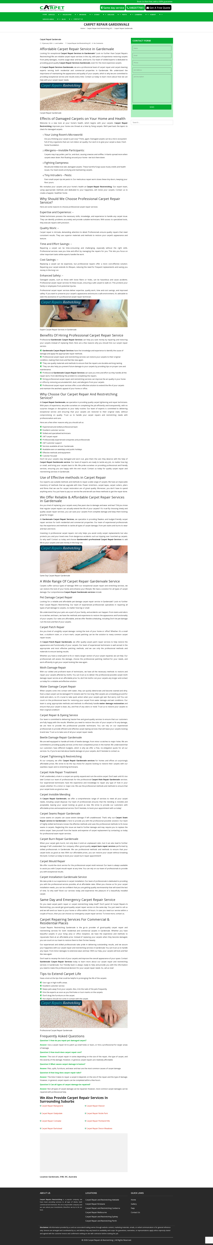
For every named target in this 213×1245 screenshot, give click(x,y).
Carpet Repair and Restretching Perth (101, 1221)
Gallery (134, 1204)
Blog (66, 19)
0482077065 (136, 7)
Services (53, 14)
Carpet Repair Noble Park (97, 1113)
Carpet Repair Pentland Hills (98, 1121)
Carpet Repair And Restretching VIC (99, 28)
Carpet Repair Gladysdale (51, 1113)
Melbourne (69, 14)
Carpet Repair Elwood (95, 1106)
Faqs (133, 1208)
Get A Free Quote (159, 7)
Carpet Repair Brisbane (95, 1204)
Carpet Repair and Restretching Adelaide (102, 1200)
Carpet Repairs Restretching (51, 1199)
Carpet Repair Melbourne (96, 1212)
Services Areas (51, 19)
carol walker (59, 43)
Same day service (113, 7)
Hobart (155, 14)
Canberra (141, 14)
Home (45, 14)
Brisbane (85, 14)
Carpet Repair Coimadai (51, 1121)
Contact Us (78, 19)
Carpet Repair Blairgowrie (52, 1106)
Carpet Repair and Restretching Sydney (101, 1216)
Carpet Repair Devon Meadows (99, 1128)
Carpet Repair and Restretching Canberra (102, 1208)
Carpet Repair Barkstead (51, 1128)
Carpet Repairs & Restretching (100, 1240)
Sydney (99, 14)
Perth (126, 14)
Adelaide (113, 14)
